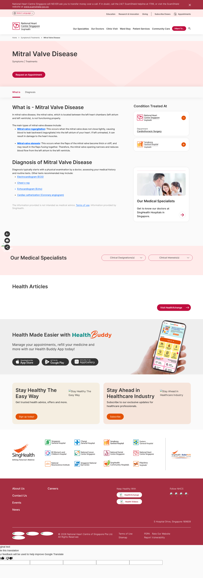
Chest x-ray (23, 182)
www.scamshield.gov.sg (36, 6)
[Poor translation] (9, 558)
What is (16, 92)
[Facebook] (172, 494)
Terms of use (82, 205)
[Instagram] (177, 494)
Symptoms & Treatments (30, 38)
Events (16, 502)
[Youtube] (182, 494)
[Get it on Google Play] (55, 362)
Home (14, 38)
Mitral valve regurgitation (31, 129)
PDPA (147, 533)
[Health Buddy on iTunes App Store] (25, 362)
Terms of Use (125, 533)
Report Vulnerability (154, 537)
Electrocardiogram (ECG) (30, 176)
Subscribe (115, 416)
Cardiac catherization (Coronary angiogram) (40, 195)
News (16, 509)
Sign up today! (26, 416)
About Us (18, 488)
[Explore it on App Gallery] (84, 362)
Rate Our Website (161, 533)
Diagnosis (30, 92)
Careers (53, 488)
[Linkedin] (187, 494)
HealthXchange (131, 495)
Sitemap (123, 537)
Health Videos (131, 501)
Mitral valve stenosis (28, 143)
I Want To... (179, 28)
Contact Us (19, 495)
